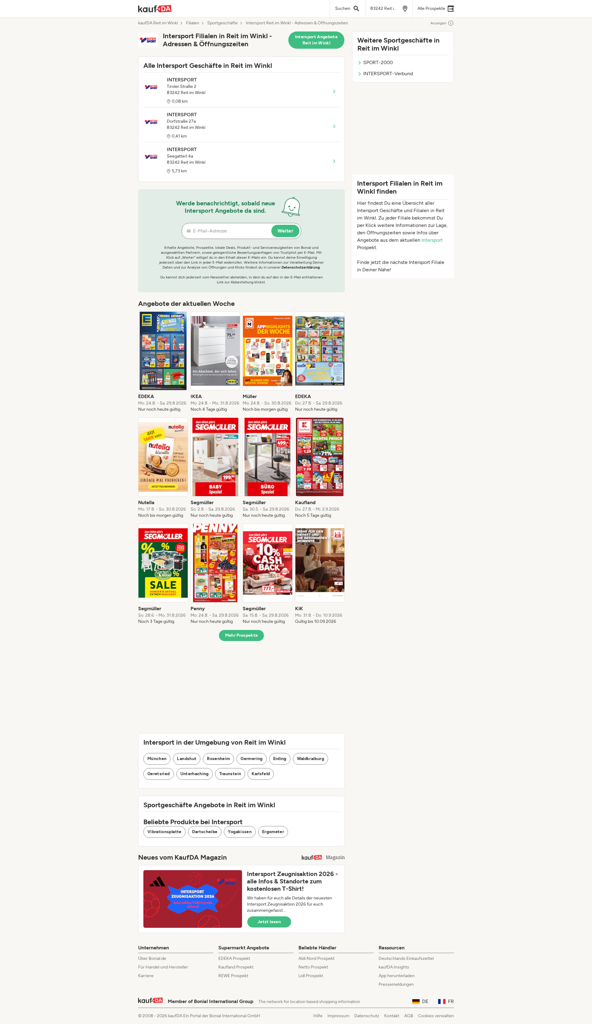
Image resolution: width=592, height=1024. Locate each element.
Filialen (192, 23)
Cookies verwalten (436, 1015)
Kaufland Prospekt (235, 967)
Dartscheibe (205, 831)
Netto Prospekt (313, 967)
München (156, 758)
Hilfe (318, 1015)
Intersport (432, 240)
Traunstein (230, 773)
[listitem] (163, 362)
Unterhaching (194, 773)
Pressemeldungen (396, 984)
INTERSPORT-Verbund (388, 73)
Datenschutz (366, 1015)
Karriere (146, 975)
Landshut (186, 758)
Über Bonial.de (152, 958)
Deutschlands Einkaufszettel (406, 958)
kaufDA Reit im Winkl (158, 23)
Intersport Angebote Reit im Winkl (316, 40)
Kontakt (391, 1015)
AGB (408, 1015)
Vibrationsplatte (164, 831)
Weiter (285, 231)
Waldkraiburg (310, 758)
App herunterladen (397, 975)
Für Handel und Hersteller (163, 967)
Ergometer (273, 831)
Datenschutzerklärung (301, 267)
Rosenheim (218, 758)
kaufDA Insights (394, 967)
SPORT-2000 (378, 62)
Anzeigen (438, 23)
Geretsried (158, 773)
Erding (279, 758)
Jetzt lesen (269, 921)
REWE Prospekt (233, 975)
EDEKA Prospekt (234, 958)
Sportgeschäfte (222, 23)
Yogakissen (240, 831)
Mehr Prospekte (241, 635)
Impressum (338, 1015)
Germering (251, 758)
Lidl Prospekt (310, 975)
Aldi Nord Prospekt (316, 958)
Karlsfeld (261, 773)
